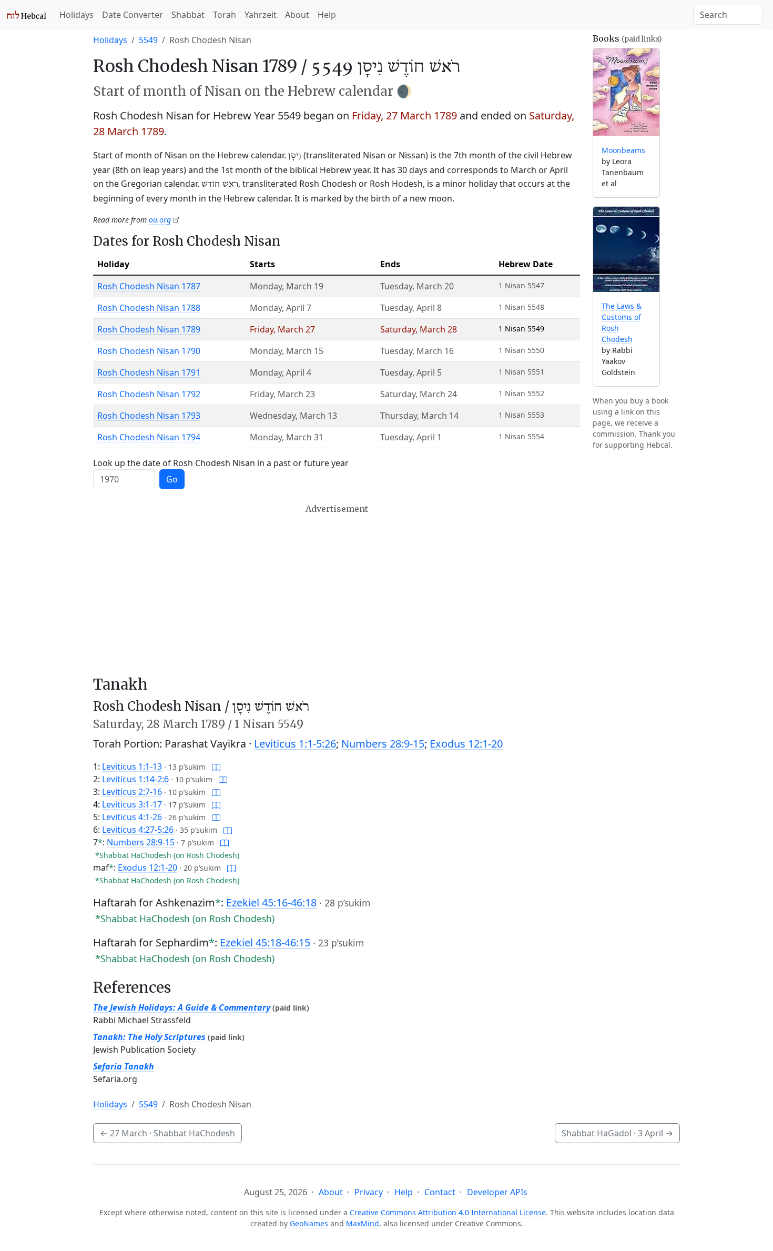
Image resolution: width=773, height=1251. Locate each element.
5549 (148, 40)
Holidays (76, 15)
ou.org (160, 220)
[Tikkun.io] (216, 766)
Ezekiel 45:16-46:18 (271, 902)
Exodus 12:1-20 (466, 744)
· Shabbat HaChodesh (167, 1133)
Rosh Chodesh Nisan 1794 (148, 437)
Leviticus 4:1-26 (132, 817)
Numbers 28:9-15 (382, 744)
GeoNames (309, 1223)
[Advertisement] (336, 589)
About (297, 15)
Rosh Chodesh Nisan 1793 (148, 415)
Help (327, 15)
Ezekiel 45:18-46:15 (265, 942)
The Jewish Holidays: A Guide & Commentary (181, 1007)
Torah (224, 15)
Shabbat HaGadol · (617, 1133)
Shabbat (188, 15)
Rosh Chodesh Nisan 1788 (148, 308)
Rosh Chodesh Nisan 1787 (148, 286)
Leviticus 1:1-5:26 (295, 744)
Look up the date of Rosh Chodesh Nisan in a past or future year (221, 463)
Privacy (368, 1192)
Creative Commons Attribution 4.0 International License (448, 1212)
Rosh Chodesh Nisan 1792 (148, 394)
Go (172, 479)
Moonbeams (623, 150)
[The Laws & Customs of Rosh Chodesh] (626, 249)
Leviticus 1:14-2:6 (135, 779)
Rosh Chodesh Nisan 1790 (148, 351)
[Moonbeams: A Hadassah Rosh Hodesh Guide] (626, 92)
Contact (439, 1192)
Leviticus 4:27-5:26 (138, 829)
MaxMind (362, 1223)
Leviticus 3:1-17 (132, 804)
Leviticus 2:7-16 (132, 792)
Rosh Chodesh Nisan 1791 (148, 372)
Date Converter (132, 15)
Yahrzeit (261, 15)
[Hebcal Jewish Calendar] (26, 14)
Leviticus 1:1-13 (132, 766)
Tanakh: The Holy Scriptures (149, 1037)
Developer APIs (497, 1192)
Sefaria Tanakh (123, 1066)
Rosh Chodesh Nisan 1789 (148, 329)
